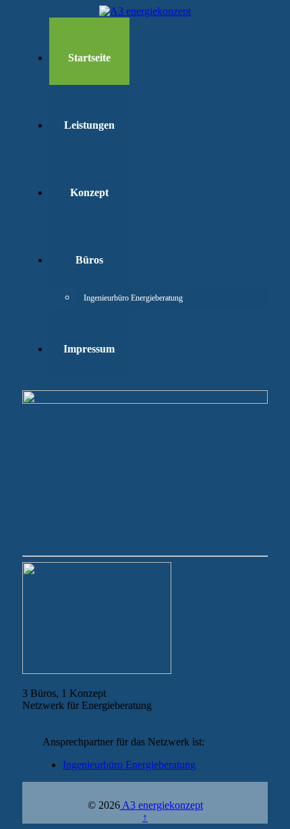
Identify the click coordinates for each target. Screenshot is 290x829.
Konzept (89, 192)
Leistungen (89, 125)
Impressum (89, 349)
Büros (89, 260)
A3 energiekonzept (161, 805)
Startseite (89, 57)
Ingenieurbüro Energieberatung (117, 298)
